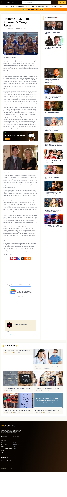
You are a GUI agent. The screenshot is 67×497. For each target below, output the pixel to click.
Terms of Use (16, 467)
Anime (28, 6)
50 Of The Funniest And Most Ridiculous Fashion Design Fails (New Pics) (23, 410)
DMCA (14, 465)
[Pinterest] (11, 280)
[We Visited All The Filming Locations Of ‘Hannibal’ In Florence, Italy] (48, 400)
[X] (22, 280)
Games (49, 6)
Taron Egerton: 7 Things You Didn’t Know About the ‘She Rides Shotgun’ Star (53, 97)
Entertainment (20, 6)
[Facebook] (18, 280)
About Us (15, 469)
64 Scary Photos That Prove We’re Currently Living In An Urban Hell (21, 373)
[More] (29, 280)
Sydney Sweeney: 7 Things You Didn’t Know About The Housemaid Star (53, 146)
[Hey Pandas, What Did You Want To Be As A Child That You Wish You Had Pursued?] (48, 423)
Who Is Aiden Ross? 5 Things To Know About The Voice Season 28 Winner (53, 227)
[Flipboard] (15, 280)
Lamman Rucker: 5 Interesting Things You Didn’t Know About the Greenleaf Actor (53, 81)
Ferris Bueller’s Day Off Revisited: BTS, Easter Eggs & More (53, 161)
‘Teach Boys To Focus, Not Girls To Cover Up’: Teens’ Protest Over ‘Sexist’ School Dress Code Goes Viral (31, 432)
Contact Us (15, 471)
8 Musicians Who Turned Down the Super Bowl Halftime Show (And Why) (53, 177)
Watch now (41, 9)
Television (6, 6)
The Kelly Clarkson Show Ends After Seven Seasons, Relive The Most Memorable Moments (53, 210)
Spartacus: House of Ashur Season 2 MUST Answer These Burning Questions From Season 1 (53, 194)
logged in (11, 356)
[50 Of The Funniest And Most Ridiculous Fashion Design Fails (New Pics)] (18, 400)
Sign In (62, 2)
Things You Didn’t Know (38, 6)
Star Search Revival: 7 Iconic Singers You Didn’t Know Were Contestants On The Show (52, 129)
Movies (13, 6)
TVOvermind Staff (9, 28)
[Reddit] (25, 280)
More (61, 6)
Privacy (15, 463)
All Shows (55, 6)
